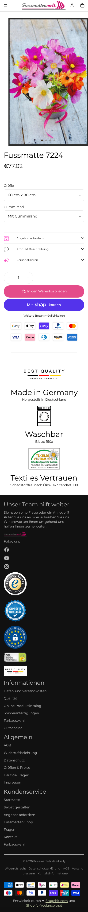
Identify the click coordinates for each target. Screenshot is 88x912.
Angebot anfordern (19, 815)
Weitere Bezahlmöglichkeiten (44, 315)
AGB (7, 745)
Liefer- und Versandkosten (25, 691)
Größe (9, 185)
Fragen (9, 829)
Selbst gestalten (17, 807)
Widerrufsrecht (15, 868)
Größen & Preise (17, 767)
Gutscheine (13, 728)
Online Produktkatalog (22, 706)
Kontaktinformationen (53, 873)
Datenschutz (14, 760)
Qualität (10, 698)
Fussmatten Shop (18, 822)
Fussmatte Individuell (48, 861)
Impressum (13, 782)
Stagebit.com (57, 901)
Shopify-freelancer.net (44, 905)
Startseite (12, 800)
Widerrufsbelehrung (20, 753)
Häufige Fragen (16, 775)
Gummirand (14, 207)
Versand (77, 868)
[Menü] (5, 5)
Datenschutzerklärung (44, 868)
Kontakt (10, 837)
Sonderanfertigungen (21, 713)
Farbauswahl (14, 720)
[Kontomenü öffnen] (72, 5)
